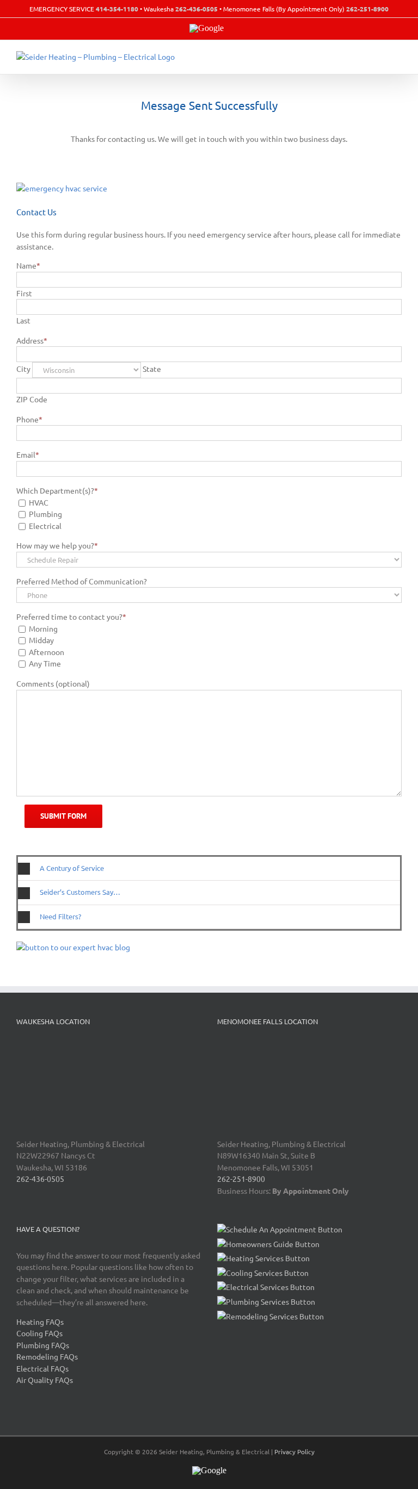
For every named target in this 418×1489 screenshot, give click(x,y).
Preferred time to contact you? (71, 616)
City (23, 368)
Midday (41, 640)
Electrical (45, 526)
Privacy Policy (294, 1451)
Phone (29, 419)
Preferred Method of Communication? (81, 581)
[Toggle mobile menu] (397, 57)
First (24, 293)
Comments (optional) (53, 683)
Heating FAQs (40, 1321)
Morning (43, 628)
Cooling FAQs (39, 1333)
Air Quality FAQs (44, 1380)
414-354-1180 (117, 8)
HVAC (38, 502)
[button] (209, 869)
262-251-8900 (367, 8)
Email (27, 454)
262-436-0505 (196, 8)
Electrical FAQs (42, 1368)
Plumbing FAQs (42, 1345)
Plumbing (45, 514)
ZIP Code (31, 399)
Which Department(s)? (57, 490)
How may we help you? (57, 545)
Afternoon (46, 652)
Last (23, 320)
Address (31, 340)
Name (28, 265)
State (152, 368)
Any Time (45, 663)
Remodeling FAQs (47, 1356)
